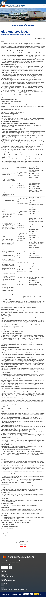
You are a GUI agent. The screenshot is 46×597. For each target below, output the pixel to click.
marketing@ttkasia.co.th (39, 1)
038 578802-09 (27, 1)
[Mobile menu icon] (44, 5)
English (21, 546)
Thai (25, 546)
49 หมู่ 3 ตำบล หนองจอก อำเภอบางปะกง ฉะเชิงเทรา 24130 (15, 589)
